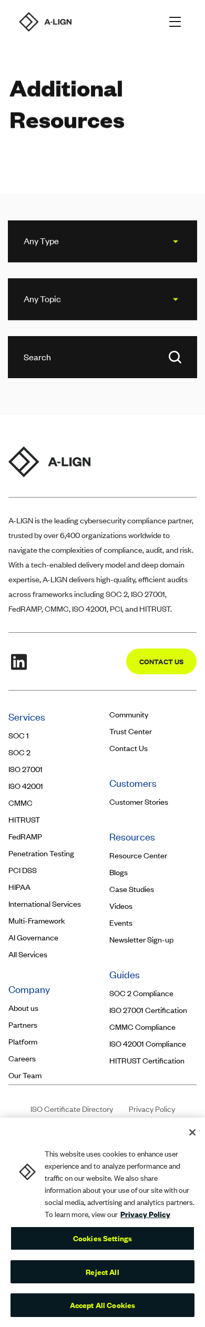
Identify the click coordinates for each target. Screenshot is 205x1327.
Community (128, 715)
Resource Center (138, 855)
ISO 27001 (25, 769)
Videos (120, 906)
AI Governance (33, 938)
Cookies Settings (102, 1238)
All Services (27, 954)
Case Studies (131, 889)
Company (30, 989)
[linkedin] (18, 661)
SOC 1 (18, 736)
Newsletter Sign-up (141, 940)
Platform (22, 1042)
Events (120, 923)
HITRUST (24, 820)
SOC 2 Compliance (141, 993)
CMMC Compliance (142, 1027)
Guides (124, 974)
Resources (132, 836)
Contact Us (128, 748)
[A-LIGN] (45, 22)
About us (23, 1008)
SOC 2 (19, 752)
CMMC (20, 803)
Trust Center (130, 731)
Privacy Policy (152, 1109)
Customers (134, 783)
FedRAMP (25, 837)
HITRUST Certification (146, 1061)
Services (26, 717)
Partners (22, 1025)
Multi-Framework (36, 921)
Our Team (25, 1075)
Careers (22, 1058)
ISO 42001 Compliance (147, 1044)
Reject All (102, 1272)
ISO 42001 (25, 786)
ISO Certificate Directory (71, 1109)
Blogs (118, 872)
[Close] (192, 1132)
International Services (44, 904)
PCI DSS (22, 870)
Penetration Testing (41, 853)
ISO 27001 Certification (148, 1010)
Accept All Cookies (103, 1305)
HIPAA (19, 887)
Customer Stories (139, 802)
